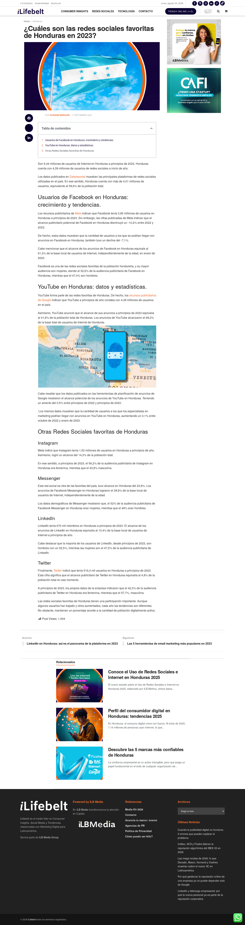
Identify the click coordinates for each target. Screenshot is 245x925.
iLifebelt (32, 919)
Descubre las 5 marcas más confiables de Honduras (145, 752)
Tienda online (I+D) (180, 11)
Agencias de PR (135, 825)
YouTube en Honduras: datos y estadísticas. (69, 145)
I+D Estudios (26, 3)
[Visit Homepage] (31, 11)
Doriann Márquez (60, 115)
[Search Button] (218, 11)
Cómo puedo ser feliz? (139, 836)
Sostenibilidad (42, 3)
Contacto (146, 11)
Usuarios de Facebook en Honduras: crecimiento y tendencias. (79, 140)
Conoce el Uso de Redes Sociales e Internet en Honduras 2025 (143, 674)
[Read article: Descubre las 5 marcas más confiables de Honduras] (79, 763)
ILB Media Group (48, 837)
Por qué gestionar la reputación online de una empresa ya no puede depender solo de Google (201, 880)
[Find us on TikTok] (222, 3)
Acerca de (56, 3)
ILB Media (82, 809)
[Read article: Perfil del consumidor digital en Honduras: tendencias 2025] (79, 724)
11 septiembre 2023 (82, 114)
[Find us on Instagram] (205, 3)
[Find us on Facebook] (194, 3)
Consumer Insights (74, 11)
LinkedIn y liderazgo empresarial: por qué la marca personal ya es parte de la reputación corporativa (200, 895)
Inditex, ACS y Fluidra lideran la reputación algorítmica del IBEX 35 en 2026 (199, 848)
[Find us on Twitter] (200, 3)
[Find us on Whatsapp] (217, 3)
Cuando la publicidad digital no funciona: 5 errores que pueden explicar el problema (201, 834)
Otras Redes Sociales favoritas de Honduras (69, 150)
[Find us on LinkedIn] (211, 3)
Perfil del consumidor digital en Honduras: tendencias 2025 (139, 713)
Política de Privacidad (138, 831)
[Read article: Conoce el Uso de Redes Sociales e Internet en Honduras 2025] (79, 685)
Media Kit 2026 (134, 809)
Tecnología (126, 11)
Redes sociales (103, 11)
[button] (29, 118)
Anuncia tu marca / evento (141, 820)
